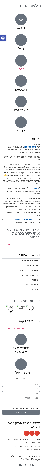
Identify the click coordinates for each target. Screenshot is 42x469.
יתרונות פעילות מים (29, 261)
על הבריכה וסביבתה (29, 275)
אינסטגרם (21, 110)
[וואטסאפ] (21, 81)
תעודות (35, 280)
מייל (21, 49)
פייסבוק (21, 131)
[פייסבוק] (21, 122)
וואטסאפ (21, 89)
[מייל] (21, 40)
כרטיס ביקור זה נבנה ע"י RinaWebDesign (25, 458)
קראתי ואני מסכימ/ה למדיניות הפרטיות (23, 409)
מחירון (35, 289)
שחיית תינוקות (32, 266)
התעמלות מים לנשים (29, 270)
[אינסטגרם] (21, 101)
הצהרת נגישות (28, 465)
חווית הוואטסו (32, 285)
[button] (21, 261)
